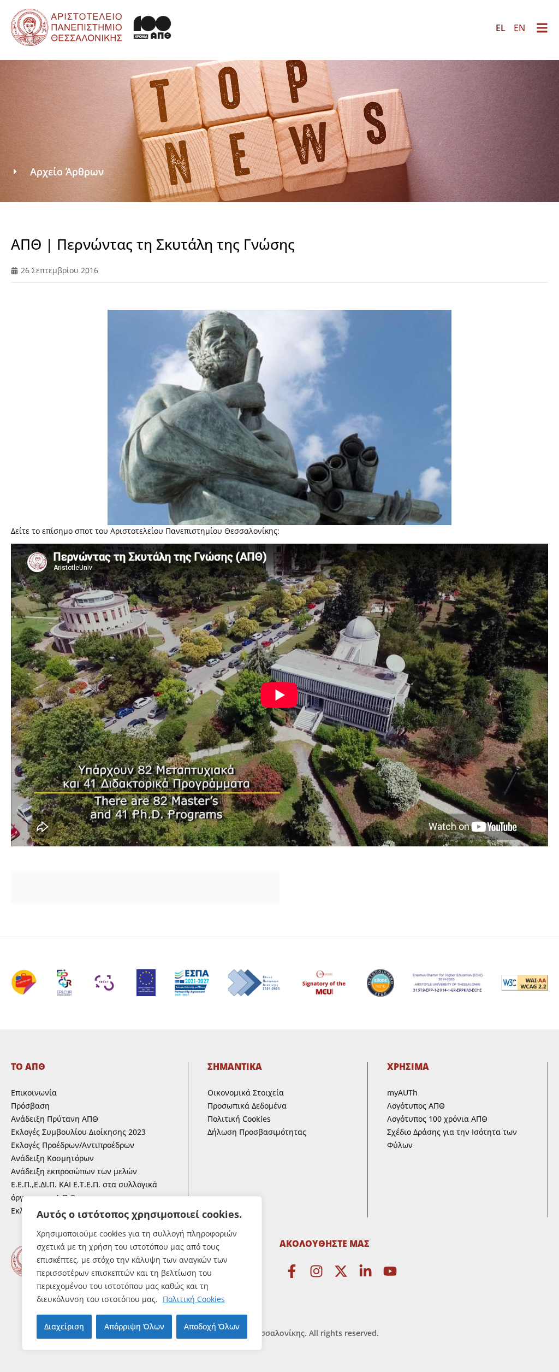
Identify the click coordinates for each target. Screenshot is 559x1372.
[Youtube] (390, 1271)
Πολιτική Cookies (194, 1299)
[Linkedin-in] (365, 1271)
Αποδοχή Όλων (212, 1326)
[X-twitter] (341, 1271)
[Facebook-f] (292, 1271)
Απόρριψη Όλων (134, 1326)
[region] (142, 1273)
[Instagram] (316, 1271)
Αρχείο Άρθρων (67, 171)
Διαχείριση (64, 1326)
